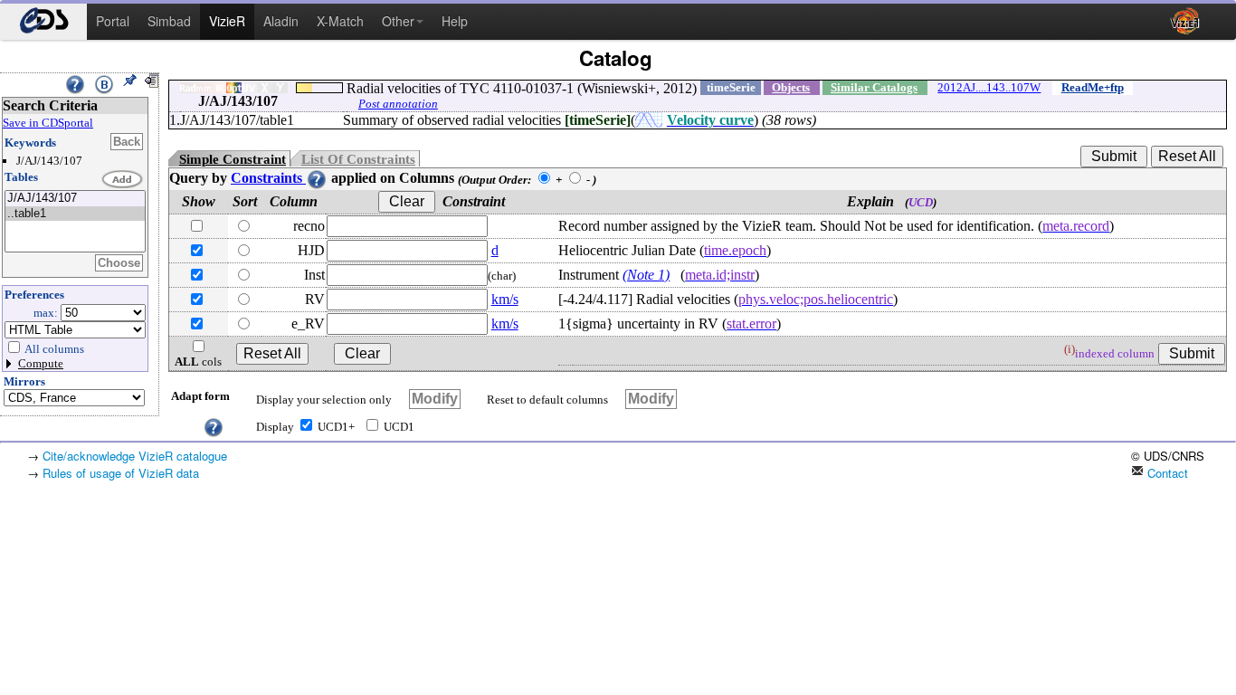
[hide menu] (151, 80)
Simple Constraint (232, 159)
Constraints (268, 178)
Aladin (281, 21)
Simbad (169, 21)
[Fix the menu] (129, 80)
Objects (791, 87)
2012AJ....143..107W (989, 87)
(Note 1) (646, 274)
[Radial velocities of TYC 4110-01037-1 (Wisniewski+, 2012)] (75, 198)
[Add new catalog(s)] (123, 180)
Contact (1166, 472)
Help (455, 21)
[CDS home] (43, 22)
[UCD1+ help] (213, 426)
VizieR (227, 21)
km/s (504, 299)
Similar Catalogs (874, 87)
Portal (112, 21)
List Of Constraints (358, 159)
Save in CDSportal (48, 122)
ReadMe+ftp (1092, 87)
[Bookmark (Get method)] (104, 84)
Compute (40, 363)
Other (398, 21)
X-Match (340, 21)
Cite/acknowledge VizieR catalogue (135, 455)
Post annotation (398, 103)
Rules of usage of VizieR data (121, 472)
